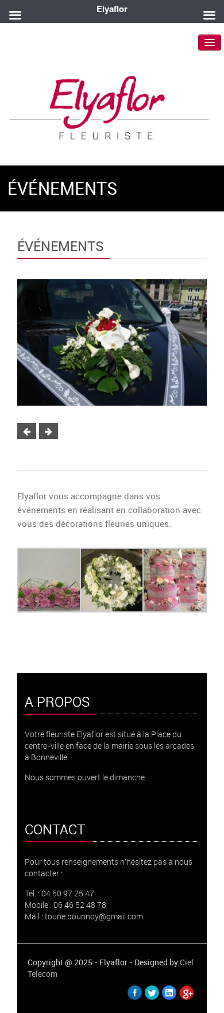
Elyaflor (112, 8)
